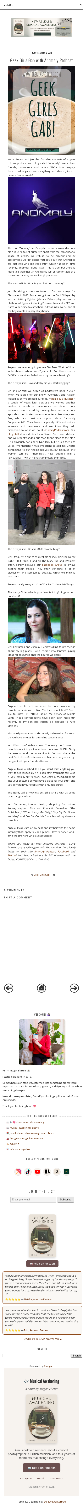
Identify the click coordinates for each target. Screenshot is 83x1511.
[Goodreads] (57, 1172)
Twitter (12, 855)
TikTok (41, 1478)
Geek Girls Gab (42, 875)
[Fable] (66, 1172)
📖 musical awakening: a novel (22, 1127)
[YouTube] (37, 1172)
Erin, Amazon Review (36, 1330)
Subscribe (65, 1199)
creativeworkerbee (55, 1501)
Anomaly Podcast (44, 851)
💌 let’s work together (18, 1149)
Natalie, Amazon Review (38, 1299)
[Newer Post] (8, 992)
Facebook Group (52, 564)
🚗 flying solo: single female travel (24, 1138)
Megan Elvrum (37, 1486)
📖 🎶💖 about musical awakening (25, 1122)
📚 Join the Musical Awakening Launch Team (30, 1133)
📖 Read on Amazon (42, 1263)
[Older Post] (74, 992)
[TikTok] (28, 1172)
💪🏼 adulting (12, 1144)
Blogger (48, 1366)
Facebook (63, 851)
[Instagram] (18, 1172)
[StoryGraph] (47, 1172)
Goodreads (56, 1478)
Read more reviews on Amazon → (42, 1339)
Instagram (26, 1478)
